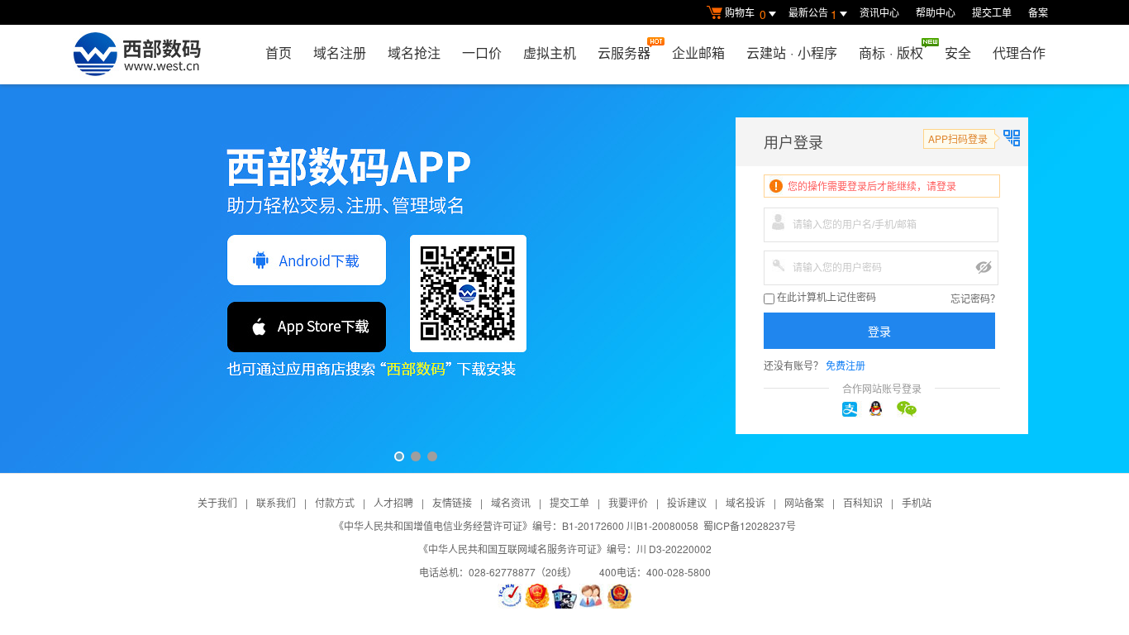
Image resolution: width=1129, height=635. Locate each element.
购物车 (745, 13)
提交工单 (992, 12)
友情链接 (452, 502)
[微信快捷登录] (909, 409)
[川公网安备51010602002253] (619, 596)
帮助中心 (935, 12)
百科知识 (863, 502)
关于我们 (217, 502)
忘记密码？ (975, 298)
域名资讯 (511, 502)
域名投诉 (745, 502)
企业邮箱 (698, 52)
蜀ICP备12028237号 (749, 525)
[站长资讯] (564, 596)
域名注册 (339, 52)
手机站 (916, 502)
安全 (958, 52)
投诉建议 (687, 502)
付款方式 (335, 502)
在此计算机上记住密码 (825, 297)
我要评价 (628, 502)
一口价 (482, 52)
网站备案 (804, 502)
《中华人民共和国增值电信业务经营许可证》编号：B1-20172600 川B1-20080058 (516, 525)
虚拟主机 (549, 52)
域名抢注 (414, 52)
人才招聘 (393, 502)
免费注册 (845, 365)
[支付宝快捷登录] (854, 409)
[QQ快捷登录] (881, 409)
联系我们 (276, 502)
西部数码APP (564, 278)
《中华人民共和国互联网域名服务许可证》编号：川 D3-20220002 (565, 549)
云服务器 (624, 52)
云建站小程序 (791, 52)
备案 (1038, 12)
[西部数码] (137, 54)
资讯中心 (879, 12)
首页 (278, 52)
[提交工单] (591, 596)
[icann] (510, 596)
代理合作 (1019, 52)
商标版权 (891, 52)
